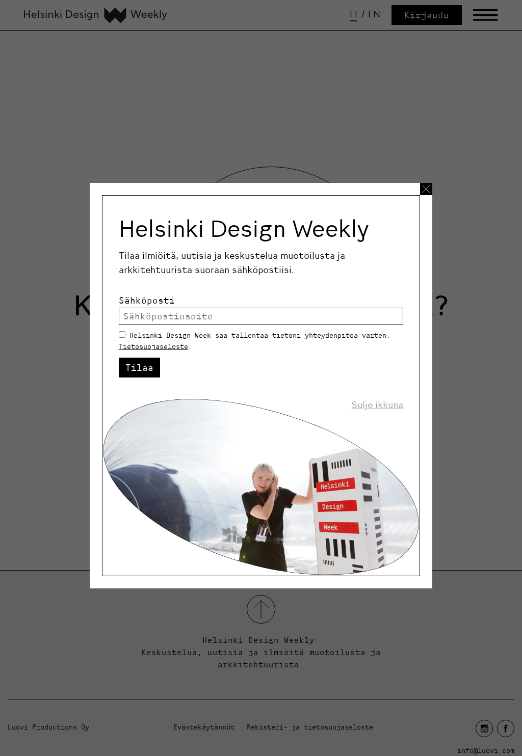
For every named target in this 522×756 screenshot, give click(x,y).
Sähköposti (147, 300)
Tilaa (139, 367)
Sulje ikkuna (377, 405)
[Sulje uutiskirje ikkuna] (426, 189)
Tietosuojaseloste (153, 346)
